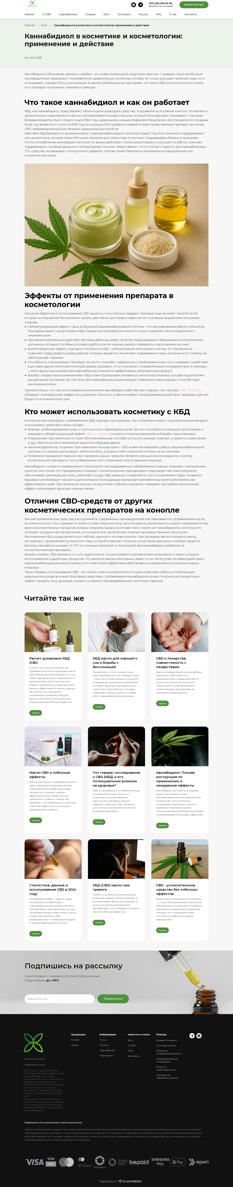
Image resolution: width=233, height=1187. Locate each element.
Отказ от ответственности (166, 1068)
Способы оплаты (166, 1045)
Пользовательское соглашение (167, 1060)
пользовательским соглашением (71, 1139)
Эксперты (124, 14)
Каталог (30, 14)
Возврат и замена (166, 1040)
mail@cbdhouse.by (34, 1064)
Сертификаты (68, 14)
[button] (193, 4)
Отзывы (90, 14)
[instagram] (133, 4)
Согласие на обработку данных (167, 1076)
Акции (143, 14)
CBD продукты (190, 390)
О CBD (47, 14)
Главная (30, 25)
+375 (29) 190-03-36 (160, 3)
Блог (107, 14)
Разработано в (108, 1181)
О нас (173, 14)
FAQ (158, 14)
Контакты (190, 14)
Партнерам (106, 1055)
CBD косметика (97, 434)
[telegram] (140, 4)
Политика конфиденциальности (168, 1052)
